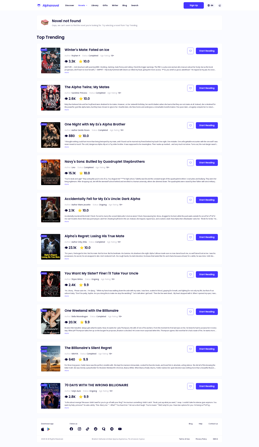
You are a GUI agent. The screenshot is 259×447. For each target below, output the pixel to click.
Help (200, 424)
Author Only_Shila (79, 242)
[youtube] (120, 429)
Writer (115, 5)
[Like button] (190, 51)
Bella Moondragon (79, 316)
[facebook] (71, 429)
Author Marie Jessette (81, 204)
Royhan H (75, 55)
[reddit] (95, 429)
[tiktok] (87, 429)
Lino (73, 167)
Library (94, 5)
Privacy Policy (201, 439)
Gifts (105, 5)
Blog (124, 5)
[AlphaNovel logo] (48, 5)
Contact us (213, 424)
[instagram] (79, 429)
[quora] (103, 429)
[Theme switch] (219, 5)
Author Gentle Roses (80, 130)
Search (134, 5)
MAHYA (74, 353)
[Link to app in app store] (42, 429)
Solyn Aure (76, 391)
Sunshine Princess (79, 93)
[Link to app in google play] (48, 429)
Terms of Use (184, 439)
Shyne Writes (77, 279)
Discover (69, 5)
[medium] (111, 429)
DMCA (215, 439)
